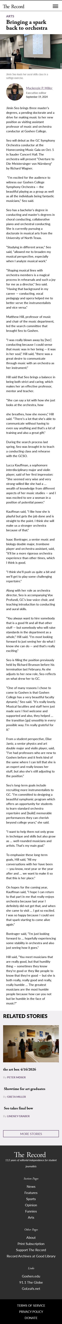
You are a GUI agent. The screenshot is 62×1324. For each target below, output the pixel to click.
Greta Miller (16, 1097)
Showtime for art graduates (24, 1089)
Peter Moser (16, 1077)
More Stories (31, 1134)
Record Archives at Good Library (31, 1256)
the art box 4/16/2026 (19, 1069)
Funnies (31, 1211)
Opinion (31, 1205)
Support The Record (31, 1249)
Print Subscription (31, 1243)
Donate (31, 1318)
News (31, 1186)
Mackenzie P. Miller (39, 88)
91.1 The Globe (31, 1282)
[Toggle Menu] (55, 7)
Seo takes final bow (18, 1108)
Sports (31, 1198)
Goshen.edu (31, 1276)
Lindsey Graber (18, 1116)
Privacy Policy (31, 1311)
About (31, 1237)
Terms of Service (31, 1305)
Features (31, 1192)
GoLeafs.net (31, 1288)
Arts (31, 1217)
